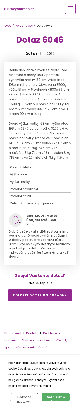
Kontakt (32, 333)
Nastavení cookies (36, 340)
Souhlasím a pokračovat (56, 398)
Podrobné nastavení (24, 398)
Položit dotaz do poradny (40, 295)
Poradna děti (24, 25)
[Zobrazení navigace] (70, 9)
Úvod (8, 25)
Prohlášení (12, 333)
